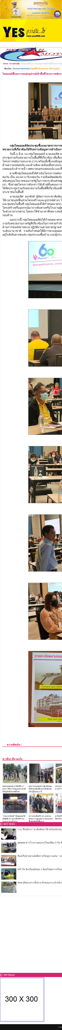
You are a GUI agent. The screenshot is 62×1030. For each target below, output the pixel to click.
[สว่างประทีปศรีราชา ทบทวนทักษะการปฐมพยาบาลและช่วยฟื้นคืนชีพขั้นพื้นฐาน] (41, 812)
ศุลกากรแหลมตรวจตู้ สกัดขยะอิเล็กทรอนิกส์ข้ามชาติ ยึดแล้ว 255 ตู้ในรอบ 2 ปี (40, 788)
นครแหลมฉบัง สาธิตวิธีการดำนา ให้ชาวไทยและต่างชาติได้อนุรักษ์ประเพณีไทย (14, 788)
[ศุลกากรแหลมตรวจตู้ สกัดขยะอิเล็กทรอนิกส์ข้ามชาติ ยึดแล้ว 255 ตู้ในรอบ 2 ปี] (41, 783)
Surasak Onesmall (21, 69)
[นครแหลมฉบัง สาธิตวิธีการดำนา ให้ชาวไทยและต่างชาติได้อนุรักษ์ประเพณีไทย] (15, 783)
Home (5, 64)
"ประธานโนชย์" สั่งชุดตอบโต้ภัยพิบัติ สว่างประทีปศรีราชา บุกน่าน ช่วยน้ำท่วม (13, 818)
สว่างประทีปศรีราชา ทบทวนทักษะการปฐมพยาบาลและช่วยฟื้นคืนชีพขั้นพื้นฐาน (41, 818)
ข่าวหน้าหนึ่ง (15, 64)
